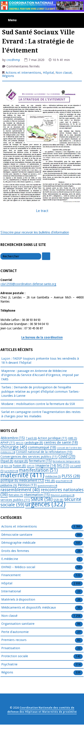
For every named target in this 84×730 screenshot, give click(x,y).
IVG (63, 466)
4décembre (12, 438)
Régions (8, 76)
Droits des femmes (15, 551)
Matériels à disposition (18, 599)
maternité (22, 475)
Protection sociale (14, 656)
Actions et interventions (23, 73)
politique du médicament (22, 481)
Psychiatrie (9, 664)
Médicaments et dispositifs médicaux (28, 607)
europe (21, 461)
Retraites (16, 495)
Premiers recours (13, 640)
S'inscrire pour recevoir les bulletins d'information (34, 232)
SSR (58, 500)
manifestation (38, 470)
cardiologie (33, 442)
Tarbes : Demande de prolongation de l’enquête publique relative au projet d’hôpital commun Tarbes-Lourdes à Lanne (40, 391)
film (8, 465)
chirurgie (13, 447)
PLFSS (71, 476)
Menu (12, 20)
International (11, 591)
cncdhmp (13, 60)
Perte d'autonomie (15, 632)
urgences (45, 504)
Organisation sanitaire (17, 624)
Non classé (64, 73)
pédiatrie (8, 485)
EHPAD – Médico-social (18, 567)
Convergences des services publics (29, 457)
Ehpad (6, 461)
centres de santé (61, 442)
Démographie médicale (18, 543)
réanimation (37, 495)
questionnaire (47, 485)
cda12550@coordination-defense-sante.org (28, 284)
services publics (15, 500)
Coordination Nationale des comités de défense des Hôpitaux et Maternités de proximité (42, 709)
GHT (30, 466)
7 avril (31, 438)
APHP (7, 443)
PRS (50, 480)
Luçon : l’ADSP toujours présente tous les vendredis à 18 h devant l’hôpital (40, 361)
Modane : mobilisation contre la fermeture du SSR (38, 404)
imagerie (45, 466)
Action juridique (52, 438)
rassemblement (20, 489)
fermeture (40, 461)
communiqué (42, 447)
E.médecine (9, 559)
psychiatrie (64, 480)
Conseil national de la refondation (44, 452)
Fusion (19, 465)
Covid (66, 456)
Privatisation (10, 648)
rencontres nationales (42, 492)
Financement (11, 575)
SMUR (42, 499)
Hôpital (48, 73)
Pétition (27, 485)
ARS (19, 443)
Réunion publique (62, 495)
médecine (53, 476)
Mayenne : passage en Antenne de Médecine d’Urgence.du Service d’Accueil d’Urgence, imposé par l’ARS (40, 375)
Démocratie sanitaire (16, 535)
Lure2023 (11, 470)
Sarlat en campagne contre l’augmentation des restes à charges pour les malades (41, 414)
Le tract (42, 211)
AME (72, 438)
